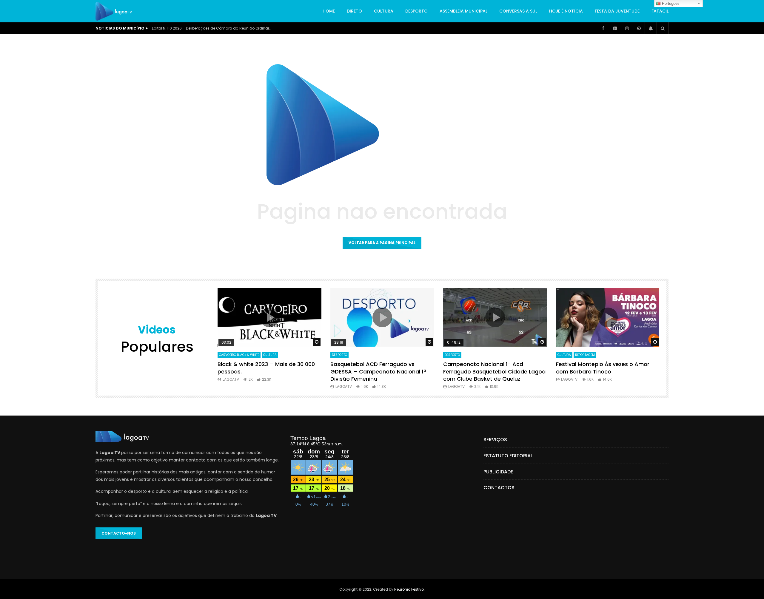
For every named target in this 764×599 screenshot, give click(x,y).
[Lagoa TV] (114, 11)
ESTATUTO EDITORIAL (508, 455)
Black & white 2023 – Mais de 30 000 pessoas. (266, 367)
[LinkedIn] (615, 28)
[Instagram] (627, 28)
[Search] (662, 28)
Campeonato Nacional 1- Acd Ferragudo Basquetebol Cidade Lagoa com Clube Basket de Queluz (494, 371)
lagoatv (231, 379)
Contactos (499, 487)
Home (329, 11)
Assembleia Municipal (463, 11)
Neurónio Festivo (409, 589)
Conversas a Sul (518, 11)
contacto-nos (118, 533)
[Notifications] (651, 28)
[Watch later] (639, 28)
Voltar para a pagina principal (382, 242)
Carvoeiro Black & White (239, 355)
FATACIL (659, 11)
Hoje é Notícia (566, 11)
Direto (354, 11)
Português (670, 3)
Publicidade (498, 471)
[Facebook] (603, 28)
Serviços (495, 439)
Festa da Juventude (617, 11)
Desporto (416, 11)
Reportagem (585, 355)
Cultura (383, 11)
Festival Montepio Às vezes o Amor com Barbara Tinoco (602, 367)
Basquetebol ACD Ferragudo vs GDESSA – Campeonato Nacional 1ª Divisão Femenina (378, 371)
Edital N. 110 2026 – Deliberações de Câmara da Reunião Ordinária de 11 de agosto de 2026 (211, 28)
